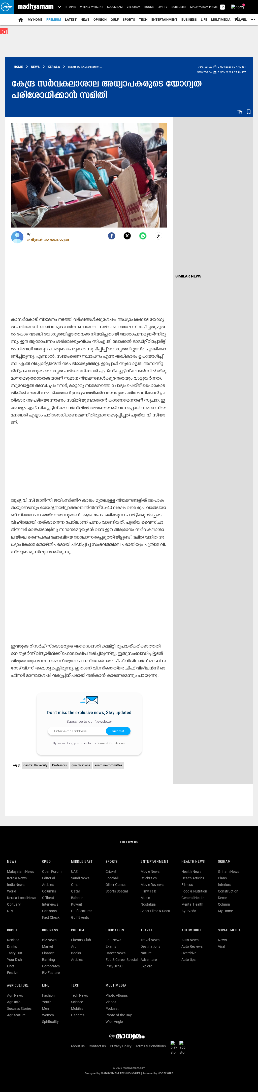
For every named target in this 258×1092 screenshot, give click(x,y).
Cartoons (49, 911)
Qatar (75, 891)
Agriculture (18, 986)
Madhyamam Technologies (120, 1073)
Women (48, 1015)
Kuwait (76, 904)
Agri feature (16, 1015)
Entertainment (164, 19)
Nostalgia (148, 904)
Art (73, 946)
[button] (7, 7)
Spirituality (50, 1022)
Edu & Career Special (122, 960)
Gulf (115, 19)
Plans (222, 878)
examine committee (108, 765)
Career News (115, 953)
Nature (146, 953)
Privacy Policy (121, 1046)
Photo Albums (117, 995)
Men (45, 1008)
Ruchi (12, 930)
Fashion (48, 995)
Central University (35, 765)
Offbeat (48, 898)
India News (15, 885)
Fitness (187, 885)
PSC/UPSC (114, 966)
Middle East (82, 862)
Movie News (150, 872)
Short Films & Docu (155, 911)
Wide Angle (114, 1022)
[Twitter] (127, 236)
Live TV (163, 7)
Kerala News (17, 878)
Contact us (97, 1046)
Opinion (100, 19)
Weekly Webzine (91, 7)
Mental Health (192, 904)
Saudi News (80, 878)
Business (189, 19)
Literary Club (81, 940)
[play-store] (175, 1047)
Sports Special (117, 891)
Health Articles (192, 878)
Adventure (149, 960)
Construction (228, 891)
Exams (111, 946)
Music (145, 898)
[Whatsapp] (143, 236)
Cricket (111, 872)
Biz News (49, 940)
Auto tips (188, 960)
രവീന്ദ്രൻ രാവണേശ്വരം (48, 239)
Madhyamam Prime (203, 7)
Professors (59, 765)
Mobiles (77, 1008)
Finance (48, 953)
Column (224, 904)
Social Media (229, 930)
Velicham (133, 7)
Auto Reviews (192, 946)
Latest (71, 19)
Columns (49, 891)
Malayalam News (20, 872)
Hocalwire (165, 1073)
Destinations (150, 946)
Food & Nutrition (194, 891)
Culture (78, 930)
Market (47, 946)
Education (115, 930)
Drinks (12, 946)
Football (112, 878)
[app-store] (183, 1047)
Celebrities (149, 878)
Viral (221, 946)
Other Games (116, 885)
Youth (46, 1002)
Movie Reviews (152, 885)
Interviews (50, 904)
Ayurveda (188, 911)
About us (78, 1046)
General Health (193, 898)
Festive (12, 973)
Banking (48, 960)
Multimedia (221, 19)
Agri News (15, 995)
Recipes (13, 940)
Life (204, 19)
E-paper (71, 7)
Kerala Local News (21, 898)
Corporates (51, 966)
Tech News (79, 995)
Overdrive (188, 953)
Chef (10, 966)
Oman (76, 885)
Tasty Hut (14, 953)
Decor (222, 898)
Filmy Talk (148, 891)
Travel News (150, 940)
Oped (46, 862)
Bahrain (77, 898)
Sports (129, 19)
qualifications (81, 765)
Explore (146, 966)
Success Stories (19, 1008)
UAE (74, 872)
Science (77, 1002)
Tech (75, 986)
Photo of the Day (119, 1015)
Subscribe (179, 7)
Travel (147, 930)
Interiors (224, 885)
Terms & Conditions (111, 743)
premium (53, 19)
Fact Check (50, 917)
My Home (35, 19)
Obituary (14, 904)
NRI (10, 911)
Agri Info (13, 1002)
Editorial (48, 878)
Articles (48, 885)
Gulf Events (80, 917)
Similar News (188, 276)
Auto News (190, 940)
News (85, 19)
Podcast (112, 1008)
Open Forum (51, 872)
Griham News (228, 872)
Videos (111, 1002)
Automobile (191, 930)
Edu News (113, 940)
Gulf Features (81, 911)
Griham (224, 862)
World (11, 891)
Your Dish (14, 960)
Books (149, 7)
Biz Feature (51, 973)
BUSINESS (50, 930)
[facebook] (111, 236)
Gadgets (77, 1015)
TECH (143, 19)
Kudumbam (115, 7)
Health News (193, 862)
